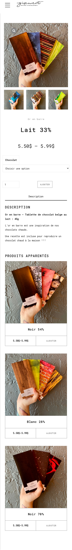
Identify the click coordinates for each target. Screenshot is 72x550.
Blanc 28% (36, 422)
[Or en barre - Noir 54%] (36, 292)
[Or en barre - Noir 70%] (36, 477)
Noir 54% (36, 329)
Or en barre (36, 119)
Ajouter (45, 184)
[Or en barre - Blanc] (36, 385)
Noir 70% (36, 514)
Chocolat (11, 160)
